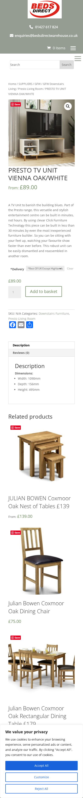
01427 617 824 (46, 27)
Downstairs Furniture (54, 313)
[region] (41, 761)
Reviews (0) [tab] (21, 353)
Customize (41, 777)
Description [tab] (21, 345)
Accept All (41, 765)
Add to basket (43, 291)
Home (12, 84)
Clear (70, 268)
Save (17, 104)
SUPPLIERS (25, 84)
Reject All (41, 789)
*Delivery (17, 269)
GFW (38, 84)
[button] (68, 106)
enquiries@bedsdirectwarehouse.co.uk (46, 35)
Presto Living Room (30, 89)
